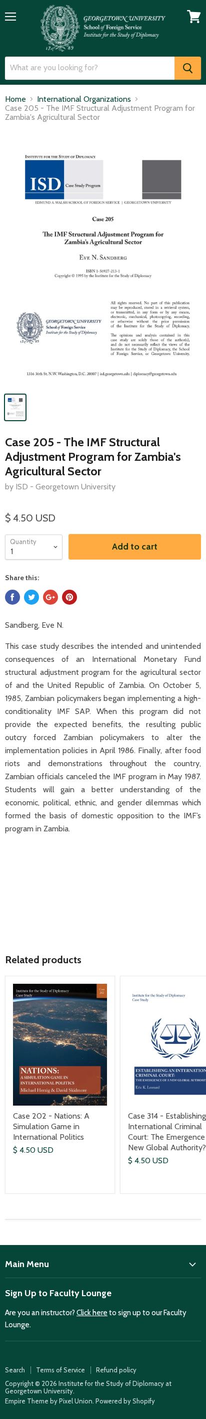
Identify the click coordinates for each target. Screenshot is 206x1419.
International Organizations (84, 99)
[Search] (187, 68)
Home (15, 99)
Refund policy (116, 1370)
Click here (92, 1312)
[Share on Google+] (50, 597)
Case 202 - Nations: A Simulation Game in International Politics (51, 1126)
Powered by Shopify (125, 1401)
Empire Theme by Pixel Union (48, 1401)
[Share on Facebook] (12, 597)
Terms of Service (60, 1370)
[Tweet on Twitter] (31, 597)
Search (15, 1370)
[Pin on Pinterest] (69, 597)
